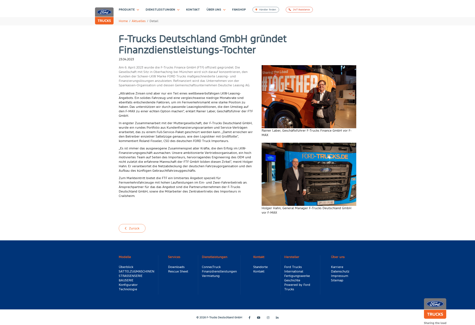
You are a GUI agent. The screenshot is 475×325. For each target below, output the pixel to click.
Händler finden (267, 9)
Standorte (260, 267)
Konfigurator (128, 285)
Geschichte (292, 280)
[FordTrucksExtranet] (104, 18)
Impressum (339, 276)
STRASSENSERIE (130, 276)
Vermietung (211, 276)
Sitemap (337, 280)
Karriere (337, 267)
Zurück (133, 228)
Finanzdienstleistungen (219, 271)
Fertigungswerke (297, 276)
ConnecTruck (211, 267)
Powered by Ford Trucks (297, 287)
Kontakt (193, 10)
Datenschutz (340, 271)
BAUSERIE (126, 280)
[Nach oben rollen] (466, 316)
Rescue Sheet (178, 271)
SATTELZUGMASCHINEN (136, 271)
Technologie (128, 289)
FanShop (239, 10)
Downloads (176, 267)
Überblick (126, 267)
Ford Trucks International (293, 269)
